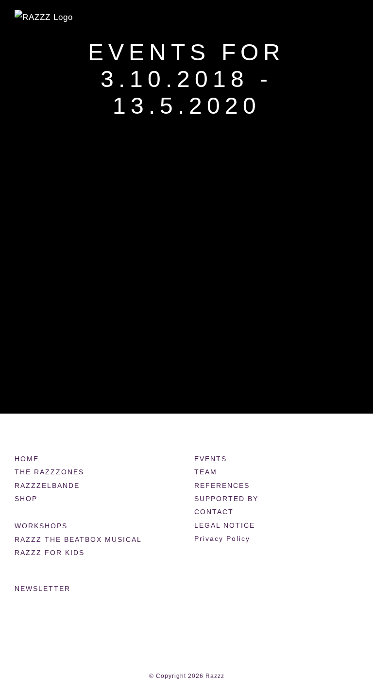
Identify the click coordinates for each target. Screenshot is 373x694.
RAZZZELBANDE (47, 485)
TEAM (205, 472)
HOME (27, 459)
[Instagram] (217, 590)
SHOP (26, 499)
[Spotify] (271, 590)
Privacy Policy (222, 538)
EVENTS (210, 459)
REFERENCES (222, 485)
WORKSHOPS (41, 526)
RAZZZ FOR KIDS (50, 552)
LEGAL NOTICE (224, 525)
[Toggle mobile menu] (354, 22)
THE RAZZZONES (49, 472)
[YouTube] (235, 590)
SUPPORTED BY (226, 499)
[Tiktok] (253, 590)
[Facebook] (199, 590)
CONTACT (214, 512)
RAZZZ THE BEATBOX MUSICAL (78, 539)
